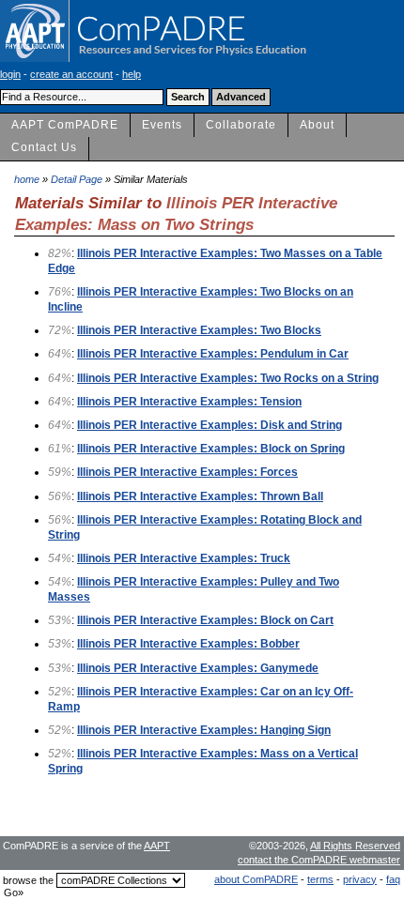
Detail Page (76, 179)
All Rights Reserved (355, 845)
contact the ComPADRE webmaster (319, 859)
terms (320, 879)
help (131, 74)
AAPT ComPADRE (64, 124)
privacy (360, 879)
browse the (28, 880)
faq (393, 879)
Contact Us (44, 147)
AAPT (157, 845)
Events (162, 124)
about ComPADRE (256, 879)
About (317, 124)
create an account (71, 74)
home (26, 179)
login (10, 74)
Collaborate (241, 124)
